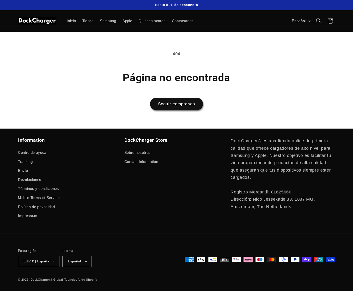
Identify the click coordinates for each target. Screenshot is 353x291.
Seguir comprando (176, 104)
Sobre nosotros (137, 152)
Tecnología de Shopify (80, 279)
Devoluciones (29, 180)
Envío (23, 170)
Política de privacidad (36, 207)
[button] (318, 21)
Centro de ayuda (32, 152)
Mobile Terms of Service (39, 198)
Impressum (27, 216)
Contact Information (141, 162)
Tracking (25, 162)
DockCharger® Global (46, 279)
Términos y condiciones (38, 188)
